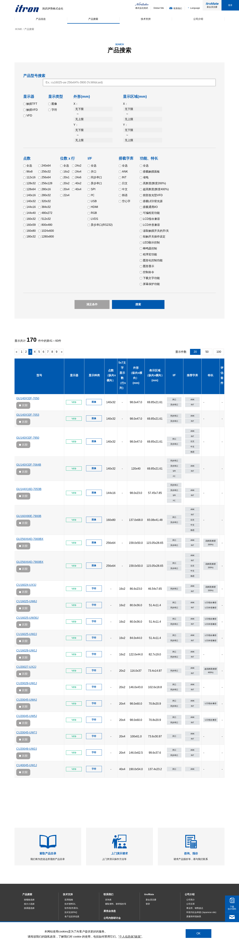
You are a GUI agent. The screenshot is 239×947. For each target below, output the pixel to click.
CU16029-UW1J (26, 650)
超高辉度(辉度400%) (156, 189)
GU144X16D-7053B (28, 489)
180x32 (31, 236)
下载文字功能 (151, 278)
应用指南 (69, 899)
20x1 (66, 177)
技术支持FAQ (71, 912)
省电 (146, 177)
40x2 (78, 183)
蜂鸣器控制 (150, 248)
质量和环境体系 (193, 916)
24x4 (78, 171)
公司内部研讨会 (112, 918)
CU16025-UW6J (26, 601)
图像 (54, 103)
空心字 (126, 201)
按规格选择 (29, 899)
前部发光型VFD (153, 195)
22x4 (66, 195)
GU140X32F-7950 (27, 437)
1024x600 (47, 230)
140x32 (31, 201)
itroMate (149, 894)
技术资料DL (70, 904)
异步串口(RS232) (102, 224)
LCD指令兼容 (151, 218)
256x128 (46, 183)
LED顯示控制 (151, 242)
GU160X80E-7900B (28, 516)
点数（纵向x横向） (111, 375)
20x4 (66, 189)
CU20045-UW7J (26, 732)
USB (94, 201)
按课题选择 (29, 908)
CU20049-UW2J (26, 748)
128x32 (31, 183)
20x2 (66, 183)
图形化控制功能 (153, 260)
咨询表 (108, 899)
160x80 (31, 230)
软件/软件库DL (71, 908)
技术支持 (68, 894)
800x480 (46, 224)
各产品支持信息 (72, 916)
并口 (93, 171)
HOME (18, 29)
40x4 (78, 189)
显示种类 (94, 375)
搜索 (138, 304)
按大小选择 (29, 904)
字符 (54, 109)
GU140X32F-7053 (27, 414)
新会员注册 (212, 7)
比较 (25, 405)
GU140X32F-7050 (27, 398)
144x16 (31, 206)
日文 (125, 183)
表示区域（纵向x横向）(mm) (155, 375)
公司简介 (190, 899)
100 (218, 351)
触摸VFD (32, 109)
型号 (39, 375)
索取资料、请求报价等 (115, 904)
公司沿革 (190, 904)
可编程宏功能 (151, 212)
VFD (29, 115)
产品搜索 (27, 894)
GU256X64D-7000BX (29, 539)
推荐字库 (192, 375)
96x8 (29, 171)
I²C (92, 195)
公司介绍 (190, 894)
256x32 (46, 171)
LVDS (94, 218)
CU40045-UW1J (26, 765)
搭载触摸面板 (151, 171)
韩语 (125, 195)
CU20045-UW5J (26, 716)
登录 (230, 5)
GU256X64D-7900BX (29, 561)
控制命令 (148, 272)
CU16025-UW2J (26, 634)
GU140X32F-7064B (28, 464)
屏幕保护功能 (151, 284)
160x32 (31, 218)
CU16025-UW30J (27, 617)
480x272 (46, 212)
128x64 (31, 189)
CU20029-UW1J (26, 683)
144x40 (31, 212)
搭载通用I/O (150, 206)
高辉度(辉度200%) (154, 183)
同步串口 (96, 177)
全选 (29, 165)
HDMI (94, 206)
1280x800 (47, 236)
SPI (93, 189)
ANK (125, 171)
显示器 (74, 375)
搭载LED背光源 (153, 201)
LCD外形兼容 (151, 224)
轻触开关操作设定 (154, 236)
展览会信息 (110, 911)
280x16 (46, 189)
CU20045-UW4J (26, 699)
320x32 (46, 201)
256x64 (46, 177)
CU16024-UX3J (26, 584)
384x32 (46, 206)
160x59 (31, 224)
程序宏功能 (150, 254)
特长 (210, 375)
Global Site (158, 8)
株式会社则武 (141, 8)
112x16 (31, 177)
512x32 (46, 218)
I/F (174, 375)
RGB (94, 212)
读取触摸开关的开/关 (156, 230)
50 (207, 351)
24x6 (78, 177)
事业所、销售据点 (194, 908)
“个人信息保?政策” (129, 936)
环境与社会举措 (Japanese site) (201, 912)
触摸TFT (31, 103)
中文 (125, 189)
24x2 (78, 165)
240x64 (46, 165)
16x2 (66, 171)
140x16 (31, 195)
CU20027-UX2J (26, 666)
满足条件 (92, 304)
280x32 (46, 195)
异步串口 (96, 183)
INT (124, 177)
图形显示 (148, 266)
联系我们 (108, 894)
